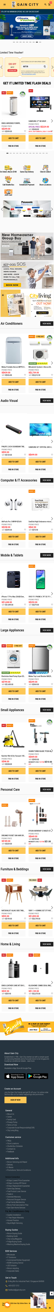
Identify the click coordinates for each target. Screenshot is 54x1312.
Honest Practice (13, 1220)
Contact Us (11, 1149)
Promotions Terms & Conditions (19, 1170)
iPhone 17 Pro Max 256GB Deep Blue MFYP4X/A (19, 597)
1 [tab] (7, 153)
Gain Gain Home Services (16, 1208)
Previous (2, 27)
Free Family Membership (16, 1202)
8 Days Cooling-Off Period (16, 1183)
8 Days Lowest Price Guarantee (18, 1180)
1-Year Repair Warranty (15, 1218)
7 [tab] (27, 153)
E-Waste (10, 1167)
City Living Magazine (14, 1239)
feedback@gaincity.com (16, 1290)
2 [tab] (11, 153)
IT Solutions (11, 1257)
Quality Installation (14, 1215)
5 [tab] (20, 153)
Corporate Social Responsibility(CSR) (20, 1128)
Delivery (10, 1165)
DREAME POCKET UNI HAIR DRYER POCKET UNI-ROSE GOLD (23, 835)
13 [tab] (47, 153)
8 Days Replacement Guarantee (18, 1186)
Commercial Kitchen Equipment (18, 1260)
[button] (25, 131)
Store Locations (13, 1143)
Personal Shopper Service (16, 1199)
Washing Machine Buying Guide (18, 1244)
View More (47, 324)
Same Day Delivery (13, 1189)
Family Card (11, 1119)
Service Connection (12, 1177)
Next (52, 27)
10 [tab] (37, 153)
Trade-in (10, 1194)
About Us (10, 1114)
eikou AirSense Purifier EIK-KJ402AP (11, 123)
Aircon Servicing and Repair (17, 1162)
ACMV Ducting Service (15, 1263)
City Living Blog (12, 1130)
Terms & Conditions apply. (29, 74)
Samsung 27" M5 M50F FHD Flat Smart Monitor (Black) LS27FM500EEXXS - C (38, 121)
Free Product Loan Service (16, 1191)
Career (9, 1117)
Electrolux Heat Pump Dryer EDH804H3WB (17, 676)
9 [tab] (34, 153)
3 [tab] (14, 153)
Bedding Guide (12, 1236)
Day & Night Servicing (15, 1223)
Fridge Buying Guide (14, 1242)
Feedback (10, 1152)
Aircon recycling (13, 1268)
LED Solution (12, 1265)
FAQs (9, 1141)
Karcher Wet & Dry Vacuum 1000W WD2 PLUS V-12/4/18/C (23, 756)
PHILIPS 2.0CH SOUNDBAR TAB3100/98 (16, 447)
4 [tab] (17, 153)
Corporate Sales (13, 1271)
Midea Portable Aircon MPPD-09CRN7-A (16, 367)
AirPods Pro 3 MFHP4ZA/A (11, 522)
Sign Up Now (15, 1100)
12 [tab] (43, 153)
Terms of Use (12, 1125)
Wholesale (11, 1255)
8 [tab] (30, 153)
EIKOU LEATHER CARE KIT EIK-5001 (14, 985)
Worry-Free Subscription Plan (17, 1205)
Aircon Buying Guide (14, 1233)
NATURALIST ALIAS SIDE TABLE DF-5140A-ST (18, 911)
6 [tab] (24, 153)
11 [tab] (40, 153)
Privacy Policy (12, 1122)
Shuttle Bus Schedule (15, 1146)
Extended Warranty (14, 1197)
